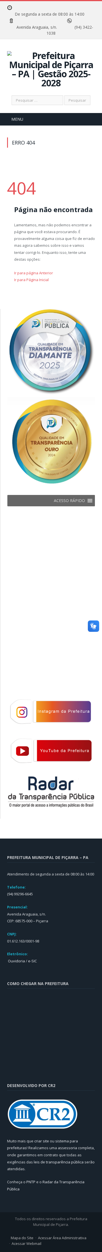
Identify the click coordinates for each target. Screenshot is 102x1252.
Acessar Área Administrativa (62, 1237)
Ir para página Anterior (33, 272)
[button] (69, 500)
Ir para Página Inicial (31, 279)
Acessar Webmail (26, 1243)
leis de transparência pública (59, 1162)
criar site (41, 1141)
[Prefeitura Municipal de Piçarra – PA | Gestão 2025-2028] (51, 68)
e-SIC (32, 960)
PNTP (30, 1181)
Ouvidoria (16, 960)
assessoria (67, 1147)
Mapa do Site (22, 1237)
